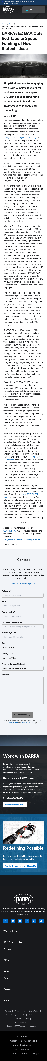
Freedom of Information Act (22, 1040)
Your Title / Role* (9, 632)
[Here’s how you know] (23, 2)
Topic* (4, 643)
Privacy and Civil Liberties (15, 1053)
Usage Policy (34, 1011)
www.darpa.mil (10, 531)
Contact (33, 1026)
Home (4, 24)
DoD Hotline (21, 1036)
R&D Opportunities (12, 942)
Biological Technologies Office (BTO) (19, 137)
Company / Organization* (12, 622)
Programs (8, 949)
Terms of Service (27, 723)
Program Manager (13, 664)
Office (8, 653)
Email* (4, 601)
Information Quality (22, 1045)
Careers (7, 989)
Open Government (21, 1049)
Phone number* (8, 612)
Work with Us (10, 931)
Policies (8, 1011)
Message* (6, 674)
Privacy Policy (13, 723)
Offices (7, 960)
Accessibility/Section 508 (15, 1015)
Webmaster (16, 1018)
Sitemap (28, 1018)
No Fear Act (33, 1015)
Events (6, 978)
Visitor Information (21, 1022)
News (11, 24)
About (6, 1000)
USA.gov (35, 1053)
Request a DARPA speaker (23, 583)
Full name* (6, 591)
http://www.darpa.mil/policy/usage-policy (21, 539)
